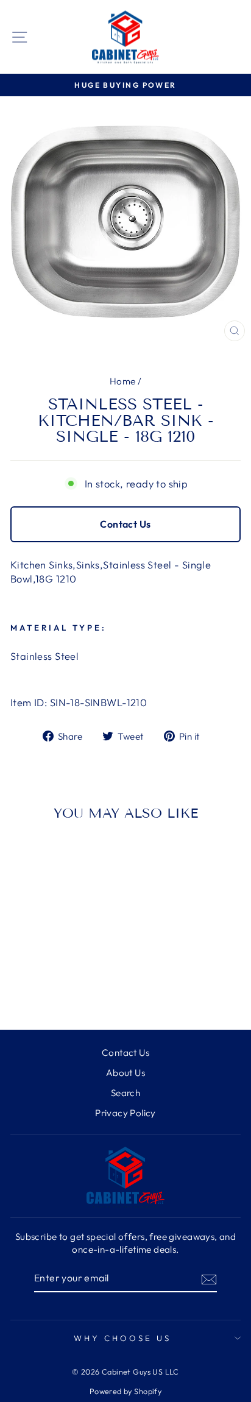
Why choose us (122, 1338)
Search (125, 1093)
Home (123, 381)
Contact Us (125, 524)
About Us (125, 1072)
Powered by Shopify (125, 1391)
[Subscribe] (209, 1279)
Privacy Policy (125, 1113)
